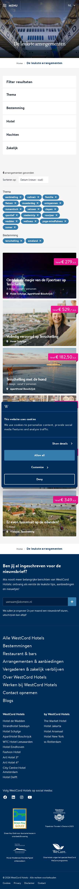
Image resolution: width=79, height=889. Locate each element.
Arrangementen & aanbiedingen (33, 661)
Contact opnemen (20, 692)
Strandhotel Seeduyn (16, 726)
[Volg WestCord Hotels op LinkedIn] (13, 797)
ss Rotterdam (52, 742)
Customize (37, 467)
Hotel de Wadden (14, 721)
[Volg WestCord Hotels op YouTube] (30, 797)
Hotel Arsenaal (53, 731)
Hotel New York (54, 736)
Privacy (17, 883)
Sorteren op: (10, 179)
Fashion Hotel (12, 752)
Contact (42, 883)
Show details (60, 443)
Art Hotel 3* (11, 757)
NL (70, 5)
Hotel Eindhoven (13, 747)
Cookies (6, 883)
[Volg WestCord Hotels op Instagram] (21, 797)
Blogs (8, 700)
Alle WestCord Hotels (23, 638)
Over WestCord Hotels (24, 677)
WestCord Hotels (19, 877)
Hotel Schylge (12, 731)
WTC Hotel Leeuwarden (18, 742)
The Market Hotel (55, 721)
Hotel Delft (10, 777)
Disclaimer (29, 883)
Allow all (39, 455)
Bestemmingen (17, 646)
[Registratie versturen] (72, 601)
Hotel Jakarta (52, 726)
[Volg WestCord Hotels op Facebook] (5, 797)
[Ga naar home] (39, 28)
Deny (39, 479)
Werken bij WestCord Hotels (30, 685)
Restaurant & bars (20, 653)
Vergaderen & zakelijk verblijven (33, 669)
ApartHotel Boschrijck (17, 736)
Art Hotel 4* (11, 762)
